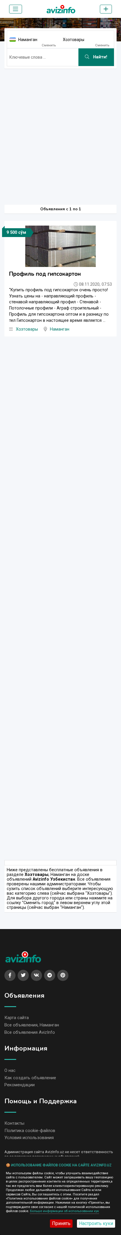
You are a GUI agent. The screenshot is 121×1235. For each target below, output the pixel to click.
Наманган (27, 40)
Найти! (99, 57)
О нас (10, 1070)
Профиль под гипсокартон (45, 274)
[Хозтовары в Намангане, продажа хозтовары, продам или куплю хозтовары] (61, 7)
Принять (61, 1223)
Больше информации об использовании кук (64, 1211)
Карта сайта (16, 1017)
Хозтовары (73, 40)
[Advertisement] (60, 133)
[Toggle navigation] (15, 9)
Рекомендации (19, 1084)
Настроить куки (96, 1223)
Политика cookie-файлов (29, 1130)
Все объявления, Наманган (31, 1025)
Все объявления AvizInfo (29, 1032)
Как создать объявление (30, 1077)
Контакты (14, 1123)
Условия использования (29, 1137)
